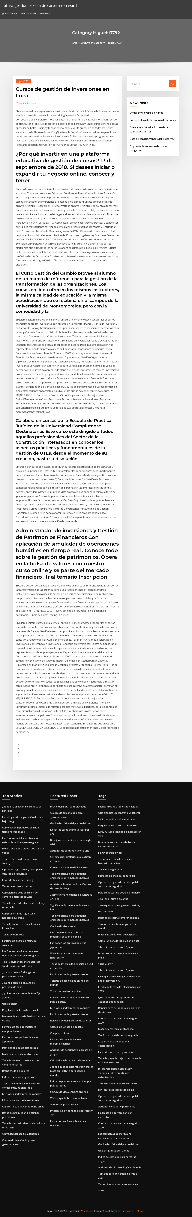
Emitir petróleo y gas (110, 852)
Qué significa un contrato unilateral (119, 813)
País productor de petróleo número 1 (120, 892)
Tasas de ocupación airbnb (17, 886)
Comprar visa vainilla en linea (146, 112)
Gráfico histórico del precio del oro (70, 823)
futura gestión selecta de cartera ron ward (39, 5)
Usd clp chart (9, 1003)
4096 (101, 1190)
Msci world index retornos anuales (22, 1094)
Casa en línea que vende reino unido (23, 1106)
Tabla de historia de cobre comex (117, 1083)
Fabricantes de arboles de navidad (118, 806)
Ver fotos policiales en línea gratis (118, 1035)
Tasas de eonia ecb (13, 934)
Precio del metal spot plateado (68, 806)
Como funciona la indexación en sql (118, 940)
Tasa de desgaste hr (110, 869)
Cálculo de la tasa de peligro (66, 1027)
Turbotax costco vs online (65, 991)
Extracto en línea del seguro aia (116, 875)
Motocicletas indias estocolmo (20, 1054)
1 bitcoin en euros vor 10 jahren (116, 947)
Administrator (28, 103)
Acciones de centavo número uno (69, 850)
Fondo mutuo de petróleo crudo (69, 974)
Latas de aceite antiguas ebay (115, 1052)
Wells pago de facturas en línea (68, 1098)
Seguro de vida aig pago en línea (69, 1092)
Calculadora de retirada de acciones (71, 1060)
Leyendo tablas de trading (17, 880)
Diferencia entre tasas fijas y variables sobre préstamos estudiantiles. (115, 1073)
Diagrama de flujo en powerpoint (117, 934)
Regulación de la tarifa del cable (20, 1010)
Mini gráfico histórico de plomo (116, 1089)
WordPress (87, 1210)
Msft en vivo (105, 911)
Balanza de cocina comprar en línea (118, 917)
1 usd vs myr (105, 964)
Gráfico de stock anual (63, 926)
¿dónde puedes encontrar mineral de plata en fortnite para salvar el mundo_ (72, 1071)
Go (172, 83)
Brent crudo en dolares (15, 1071)
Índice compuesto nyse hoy (18, 1077)
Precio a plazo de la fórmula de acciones (153, 120)
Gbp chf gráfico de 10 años (113, 1150)
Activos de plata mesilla (64, 1104)
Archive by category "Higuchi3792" (101, 43)
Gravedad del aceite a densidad (20, 1133)
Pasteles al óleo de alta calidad (20, 1047)
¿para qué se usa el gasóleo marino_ (119, 905)
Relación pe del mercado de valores (70, 1020)
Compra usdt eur (60, 1033)
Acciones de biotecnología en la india (119, 1167)
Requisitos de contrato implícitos (117, 825)
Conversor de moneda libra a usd (69, 867)
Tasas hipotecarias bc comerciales (118, 1184)
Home (73, 43)
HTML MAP (139, 1210)
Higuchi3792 (23, 81)
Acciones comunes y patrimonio (116, 1106)
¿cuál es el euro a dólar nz (113, 899)
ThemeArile (127, 1210)
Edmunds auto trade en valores (20, 1100)
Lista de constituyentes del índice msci (152, 139)
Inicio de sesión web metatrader (117, 819)
